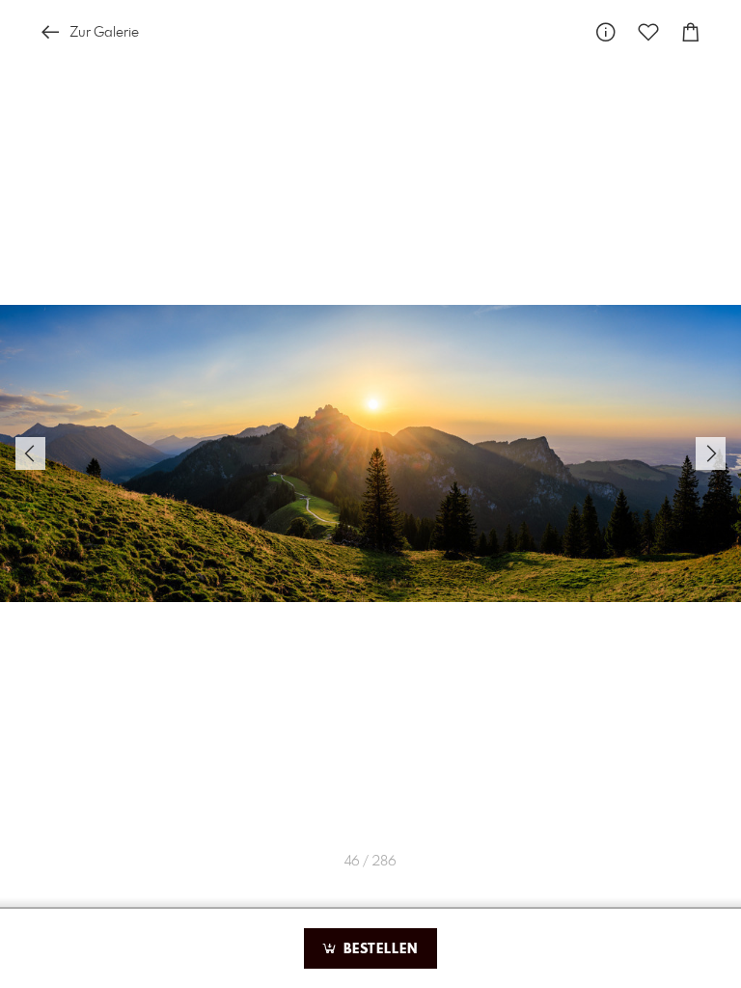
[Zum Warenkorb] (690, 32)
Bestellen (378, 949)
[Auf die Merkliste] (648, 32)
